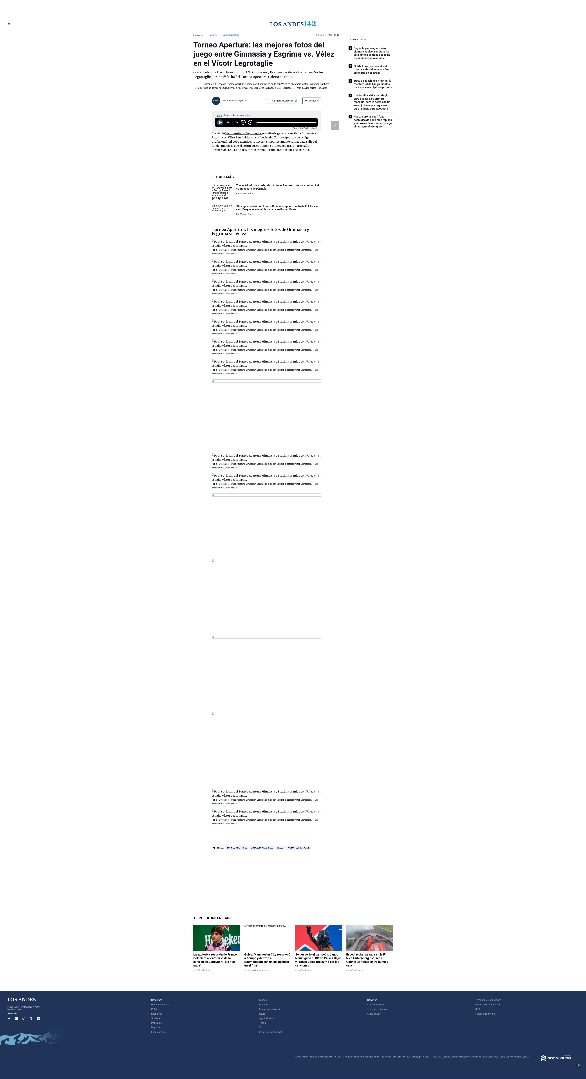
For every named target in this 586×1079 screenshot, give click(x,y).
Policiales (156, 1022)
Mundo (263, 1000)
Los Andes (198, 35)
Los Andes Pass (376, 1004)
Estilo (262, 1013)
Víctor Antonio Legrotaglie (243, 133)
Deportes (213, 35)
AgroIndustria (266, 1018)
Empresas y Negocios (270, 1009)
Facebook (9, 1018)
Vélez (280, 848)
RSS (477, 1009)
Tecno (262, 1022)
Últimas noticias (160, 1004)
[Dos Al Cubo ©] (556, 1060)
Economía (156, 1013)
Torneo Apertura (237, 848)
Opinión (263, 1004)
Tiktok (23, 1018)
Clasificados (374, 1013)
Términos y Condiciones (488, 1000)
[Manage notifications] (578, 1065)
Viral (261, 1027)
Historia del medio (485, 1013)
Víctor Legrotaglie (298, 848)
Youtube (38, 1018)
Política (155, 1009)
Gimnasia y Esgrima (262, 848)
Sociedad (156, 1018)
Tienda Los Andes (377, 1009)
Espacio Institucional (270, 1032)
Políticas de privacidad (487, 1004)
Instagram (16, 1018)
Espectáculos (158, 1032)
